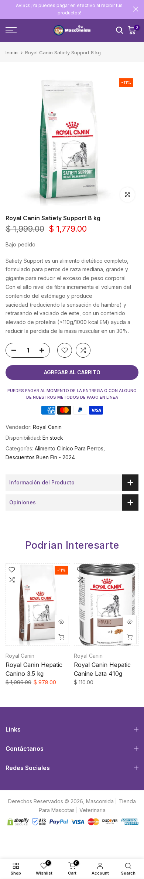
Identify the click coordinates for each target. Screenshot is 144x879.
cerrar (135, 9)
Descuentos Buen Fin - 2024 (40, 457)
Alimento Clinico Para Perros (69, 448)
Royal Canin (47, 427)
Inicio (12, 52)
